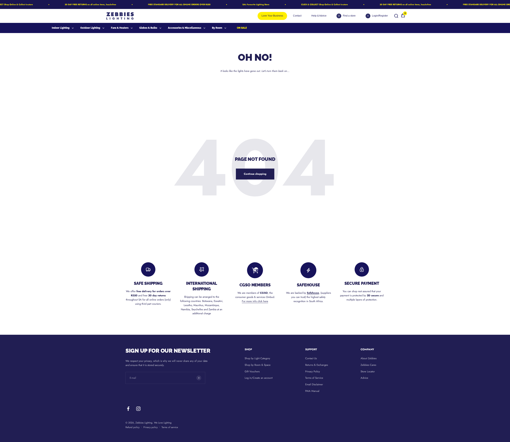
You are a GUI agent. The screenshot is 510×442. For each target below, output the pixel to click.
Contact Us (311, 358)
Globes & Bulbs (148, 27)
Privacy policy (150, 427)
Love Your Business (272, 15)
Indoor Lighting (61, 27)
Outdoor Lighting (90, 27)
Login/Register (380, 15)
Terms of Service (314, 378)
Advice (364, 378)
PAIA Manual (312, 391)
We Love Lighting (163, 422)
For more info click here (255, 301)
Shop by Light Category (257, 358)
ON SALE (242, 27)
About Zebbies (369, 358)
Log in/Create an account (259, 378)
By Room (217, 27)
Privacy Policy (312, 371)
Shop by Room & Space (258, 365)
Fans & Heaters (119, 27)
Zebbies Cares (368, 365)
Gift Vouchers (252, 371)
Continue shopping (255, 174)
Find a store (349, 15)
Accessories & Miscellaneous (184, 27)
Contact (297, 15)
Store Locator (368, 371)
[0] (403, 17)
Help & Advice (319, 15)
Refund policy (132, 427)
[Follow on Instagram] (138, 408)
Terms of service (170, 427)
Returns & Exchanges (316, 365)
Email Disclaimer (314, 384)
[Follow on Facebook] (128, 408)
